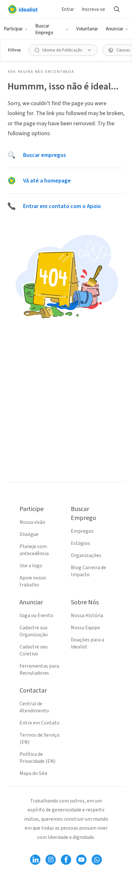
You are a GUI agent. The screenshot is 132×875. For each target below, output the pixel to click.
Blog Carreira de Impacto (88, 571)
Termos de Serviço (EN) (40, 739)
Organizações (86, 555)
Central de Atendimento (34, 707)
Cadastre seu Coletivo (33, 650)
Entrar (68, 9)
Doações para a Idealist (87, 643)
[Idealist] (22, 9)
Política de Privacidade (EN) (37, 758)
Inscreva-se (93, 9)
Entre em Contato (40, 722)
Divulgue (29, 534)
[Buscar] (116, 9)
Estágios (80, 543)
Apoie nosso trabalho (33, 581)
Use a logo (31, 565)
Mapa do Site (33, 773)
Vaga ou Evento (36, 615)
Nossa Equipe (85, 627)
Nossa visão (32, 522)
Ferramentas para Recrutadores (39, 669)
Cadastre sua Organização (34, 631)
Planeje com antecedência (34, 550)
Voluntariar (87, 29)
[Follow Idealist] (35, 860)
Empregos (82, 531)
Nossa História (87, 615)
